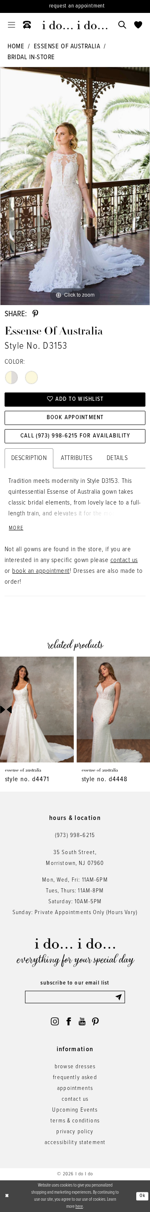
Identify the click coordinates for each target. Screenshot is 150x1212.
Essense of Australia (67, 46)
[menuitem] (11, 25)
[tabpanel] (75, 186)
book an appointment (41, 571)
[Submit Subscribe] (120, 997)
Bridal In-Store (31, 57)
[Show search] (122, 25)
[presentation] (37, 709)
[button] (11, 25)
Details (117, 458)
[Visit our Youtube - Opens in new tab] (82, 1021)
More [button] (16, 528)
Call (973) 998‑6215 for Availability (75, 436)
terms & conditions (75, 1121)
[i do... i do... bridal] (75, 25)
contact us (124, 560)
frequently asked (75, 1078)
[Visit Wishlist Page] (138, 25)
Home (16, 46)
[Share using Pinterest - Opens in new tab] (35, 314)
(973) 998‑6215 (75, 836)
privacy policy (74, 1132)
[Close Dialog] (7, 1196)
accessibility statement (75, 1143)
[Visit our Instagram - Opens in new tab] (55, 1021)
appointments (75, 1088)
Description (29, 458)
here (79, 1207)
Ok (142, 1196)
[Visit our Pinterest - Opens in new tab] (95, 1021)
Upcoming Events (75, 1110)
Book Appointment (75, 418)
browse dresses (75, 1067)
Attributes (76, 458)
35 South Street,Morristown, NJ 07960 (75, 858)
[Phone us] (27, 25)
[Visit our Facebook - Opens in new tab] (68, 1021)
